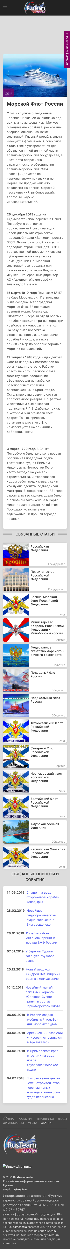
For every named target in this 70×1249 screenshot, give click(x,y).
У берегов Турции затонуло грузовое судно (40, 956)
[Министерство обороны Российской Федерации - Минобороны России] (35, 630)
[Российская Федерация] (35, 554)
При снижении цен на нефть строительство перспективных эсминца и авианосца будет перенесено (43, 1087)
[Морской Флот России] (35, 75)
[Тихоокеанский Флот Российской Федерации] (35, 731)
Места (32, 1122)
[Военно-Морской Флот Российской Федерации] (35, 604)
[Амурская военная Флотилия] (35, 832)
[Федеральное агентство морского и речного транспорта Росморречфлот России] (35, 655)
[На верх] (5, 1117)
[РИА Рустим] (20, 1144)
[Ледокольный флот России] (35, 705)
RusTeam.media (23, 1177)
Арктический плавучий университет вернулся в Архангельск (45, 1037)
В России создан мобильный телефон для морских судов (42, 1019)
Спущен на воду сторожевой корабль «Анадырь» (42, 897)
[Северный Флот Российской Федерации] (35, 756)
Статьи (46, 1122)
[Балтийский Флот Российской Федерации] (35, 806)
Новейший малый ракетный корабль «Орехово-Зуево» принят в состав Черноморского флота (42, 996)
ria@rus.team (20, 1189)
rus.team (50, 1231)
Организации (13, 1122)
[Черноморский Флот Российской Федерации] (35, 781)
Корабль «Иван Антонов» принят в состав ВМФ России (41, 937)
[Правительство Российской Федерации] (35, 579)
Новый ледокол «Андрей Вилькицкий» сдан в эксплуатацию (43, 974)
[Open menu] (5, 8)
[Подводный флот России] (35, 680)
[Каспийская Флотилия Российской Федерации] (35, 857)
